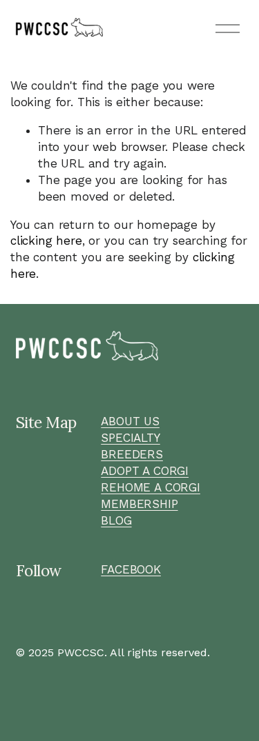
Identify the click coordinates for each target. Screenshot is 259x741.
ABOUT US (130, 421)
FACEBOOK (131, 569)
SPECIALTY (130, 438)
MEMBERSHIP (139, 504)
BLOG (116, 520)
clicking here (46, 240)
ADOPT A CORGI (145, 471)
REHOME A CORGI (150, 487)
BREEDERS (132, 454)
